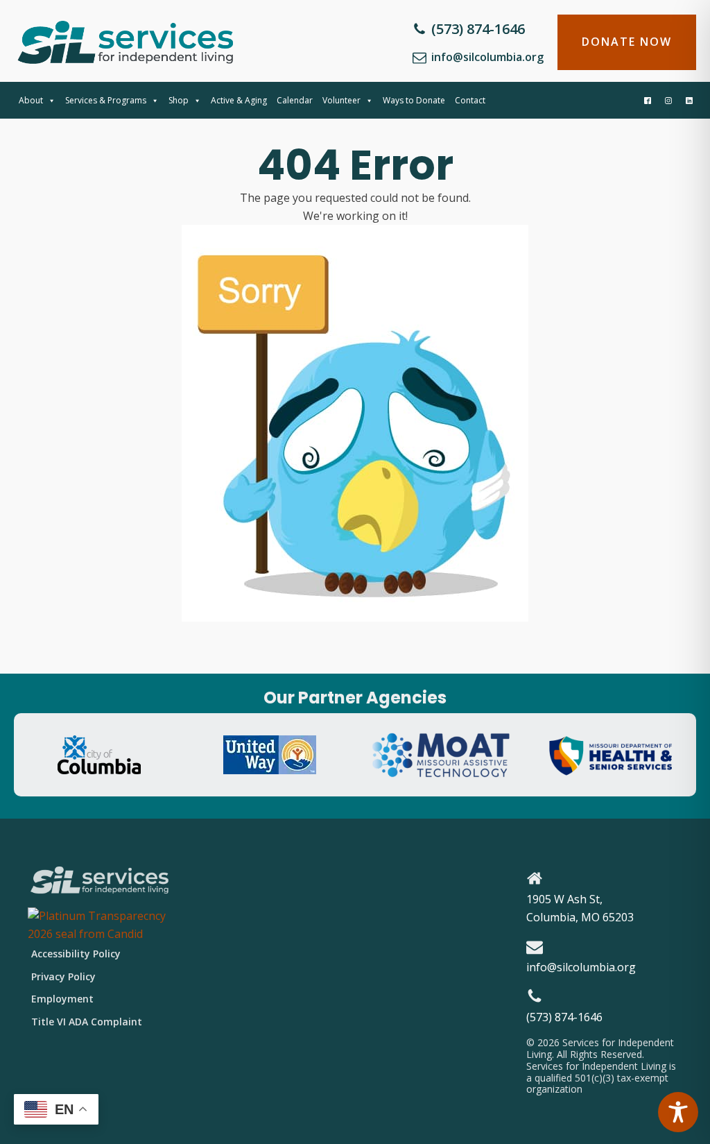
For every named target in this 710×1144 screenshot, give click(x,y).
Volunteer (341, 100)
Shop (178, 100)
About (31, 100)
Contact (470, 100)
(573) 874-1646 (478, 28)
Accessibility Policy (76, 953)
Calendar (295, 100)
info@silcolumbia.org (487, 57)
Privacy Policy (63, 976)
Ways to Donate (414, 100)
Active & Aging (239, 100)
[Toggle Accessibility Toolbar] (678, 1112)
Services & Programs (105, 100)
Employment (62, 998)
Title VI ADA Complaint (86, 1021)
